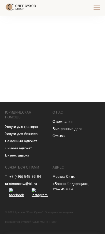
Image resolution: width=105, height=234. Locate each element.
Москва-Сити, (63, 176)
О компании (62, 121)
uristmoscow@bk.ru (21, 184)
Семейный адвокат (21, 141)
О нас (57, 112)
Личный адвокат (18, 148)
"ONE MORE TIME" (44, 221)
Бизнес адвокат (18, 155)
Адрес (58, 167)
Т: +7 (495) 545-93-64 (23, 176)
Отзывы (58, 136)
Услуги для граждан (21, 127)
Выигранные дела (67, 129)
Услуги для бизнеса (21, 134)
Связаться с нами (22, 167)
